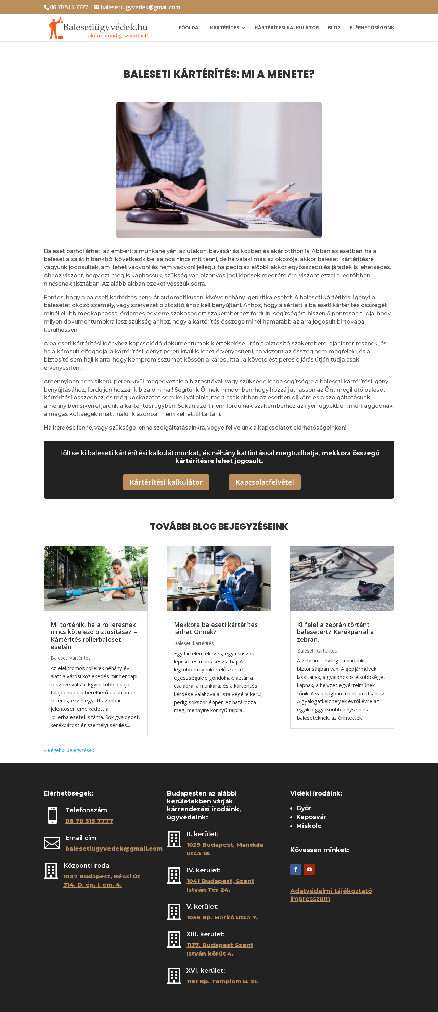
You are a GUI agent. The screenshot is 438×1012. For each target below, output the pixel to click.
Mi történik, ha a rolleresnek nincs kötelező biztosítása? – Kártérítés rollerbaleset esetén (94, 635)
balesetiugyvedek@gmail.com (114, 848)
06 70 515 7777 (69, 7)
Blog (334, 28)
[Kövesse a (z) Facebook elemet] (295, 869)
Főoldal (190, 28)
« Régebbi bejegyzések (69, 750)
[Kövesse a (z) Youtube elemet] (309, 869)
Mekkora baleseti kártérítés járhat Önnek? (216, 628)
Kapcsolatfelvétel (264, 482)
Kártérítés (224, 28)
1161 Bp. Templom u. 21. (222, 981)
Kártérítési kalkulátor (287, 28)
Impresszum (310, 899)
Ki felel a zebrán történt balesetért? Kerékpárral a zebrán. (335, 631)
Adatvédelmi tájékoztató (331, 891)
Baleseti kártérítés (71, 658)
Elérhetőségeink (372, 28)
